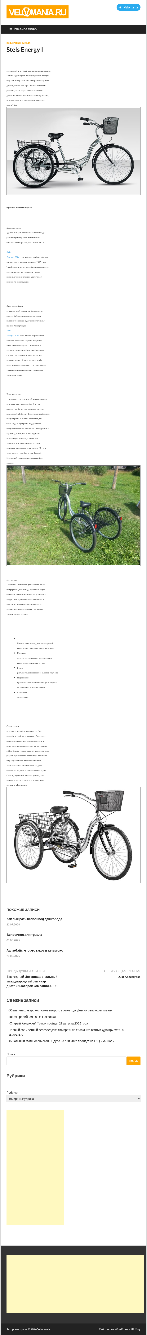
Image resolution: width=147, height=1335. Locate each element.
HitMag (135, 1329)
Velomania (43, 1329)
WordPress (121, 1329)
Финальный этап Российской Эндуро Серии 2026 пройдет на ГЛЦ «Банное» (61, 1041)
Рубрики (12, 1092)
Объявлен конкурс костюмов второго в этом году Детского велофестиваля (60, 1010)
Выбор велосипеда (18, 43)
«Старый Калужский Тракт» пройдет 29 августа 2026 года (48, 1023)
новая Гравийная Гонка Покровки (32, 1017)
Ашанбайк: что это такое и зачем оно (35, 950)
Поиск (11, 1054)
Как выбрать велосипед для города (34, 919)
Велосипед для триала (24, 935)
